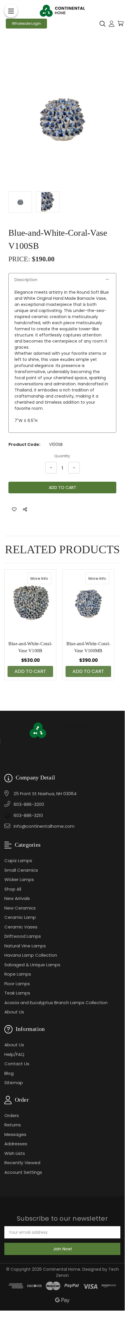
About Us (14, 1012)
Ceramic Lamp (20, 917)
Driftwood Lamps (22, 936)
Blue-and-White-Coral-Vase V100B (30, 647)
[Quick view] (45, 578)
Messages (15, 1134)
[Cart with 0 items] (120, 23)
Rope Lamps (17, 974)
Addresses (15, 1144)
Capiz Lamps (18, 860)
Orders (11, 1115)
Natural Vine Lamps (25, 946)
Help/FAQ (14, 1054)
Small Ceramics (21, 870)
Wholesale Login (26, 23)
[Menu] (11, 10)
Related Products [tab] (62, 549)
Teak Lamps (17, 993)
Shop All (12, 889)
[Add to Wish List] (14, 509)
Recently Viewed (22, 1163)
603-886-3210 (28, 815)
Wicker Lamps (19, 879)
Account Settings (23, 1172)
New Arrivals (17, 898)
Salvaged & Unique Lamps (32, 965)
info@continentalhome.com (44, 826)
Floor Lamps (17, 984)
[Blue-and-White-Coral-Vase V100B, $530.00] (30, 602)
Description (26, 280)
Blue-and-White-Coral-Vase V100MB (88, 647)
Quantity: (62, 456)
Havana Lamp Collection (30, 955)
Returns (12, 1125)
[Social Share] (25, 509)
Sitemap (13, 1083)
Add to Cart (30, 671)
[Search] (102, 23)
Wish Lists (14, 1153)
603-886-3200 (29, 804)
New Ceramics (20, 908)
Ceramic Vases (20, 927)
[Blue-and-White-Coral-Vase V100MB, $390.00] (88, 602)
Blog (9, 1073)
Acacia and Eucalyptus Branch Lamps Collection (56, 1002)
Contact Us (16, 1064)
